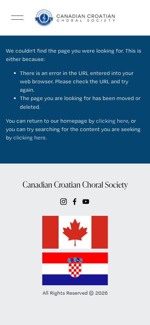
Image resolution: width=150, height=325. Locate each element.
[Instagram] (63, 201)
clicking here (112, 121)
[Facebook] (74, 201)
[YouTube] (85, 201)
